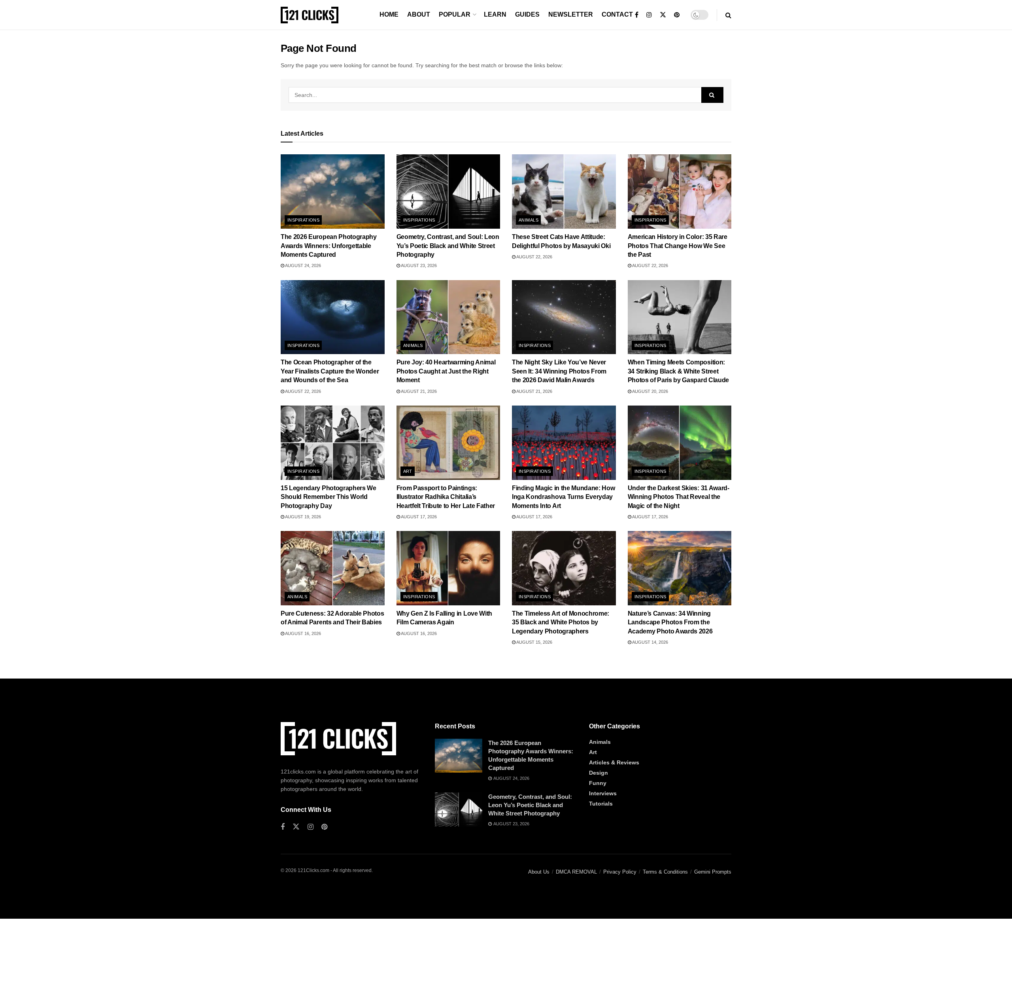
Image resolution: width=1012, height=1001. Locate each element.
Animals (528, 220)
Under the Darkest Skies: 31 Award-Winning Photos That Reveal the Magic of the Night (678, 497)
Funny (597, 783)
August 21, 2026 (418, 391)
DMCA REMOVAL (576, 872)
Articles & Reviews (614, 762)
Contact (617, 14)
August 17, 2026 (418, 516)
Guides (527, 14)
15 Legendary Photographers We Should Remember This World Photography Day (328, 497)
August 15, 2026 (533, 642)
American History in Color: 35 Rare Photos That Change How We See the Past (677, 245)
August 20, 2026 (649, 391)
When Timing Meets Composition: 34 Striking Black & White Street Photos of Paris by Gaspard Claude (678, 371)
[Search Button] (728, 15)
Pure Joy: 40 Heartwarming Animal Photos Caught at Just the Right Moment (446, 371)
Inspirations (303, 220)
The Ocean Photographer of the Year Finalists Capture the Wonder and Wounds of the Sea (330, 371)
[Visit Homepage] (309, 15)
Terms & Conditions (665, 872)
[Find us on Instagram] (649, 15)
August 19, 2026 (302, 516)
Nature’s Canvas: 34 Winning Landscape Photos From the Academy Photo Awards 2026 (670, 622)
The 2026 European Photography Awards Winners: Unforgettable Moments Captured (329, 245)
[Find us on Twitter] (663, 15)
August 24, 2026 (302, 265)
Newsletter (570, 14)
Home (389, 14)
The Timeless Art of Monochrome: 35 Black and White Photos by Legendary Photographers (560, 622)
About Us (538, 872)
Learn (495, 14)
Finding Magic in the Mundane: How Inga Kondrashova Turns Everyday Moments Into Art (563, 497)
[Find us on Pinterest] (677, 15)
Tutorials (601, 803)
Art (407, 471)
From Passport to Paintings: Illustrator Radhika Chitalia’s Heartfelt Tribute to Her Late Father (445, 497)
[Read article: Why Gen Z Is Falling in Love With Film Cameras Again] (448, 568)
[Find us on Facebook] (636, 15)
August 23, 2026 (418, 265)
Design (598, 773)
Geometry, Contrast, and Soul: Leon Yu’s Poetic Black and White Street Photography (447, 245)
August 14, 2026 (649, 642)
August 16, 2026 (302, 633)
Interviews (603, 793)
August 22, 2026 (533, 256)
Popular (454, 14)
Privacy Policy (619, 872)
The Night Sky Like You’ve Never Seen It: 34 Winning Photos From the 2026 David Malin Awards (559, 371)
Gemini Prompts (712, 872)
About (418, 14)
